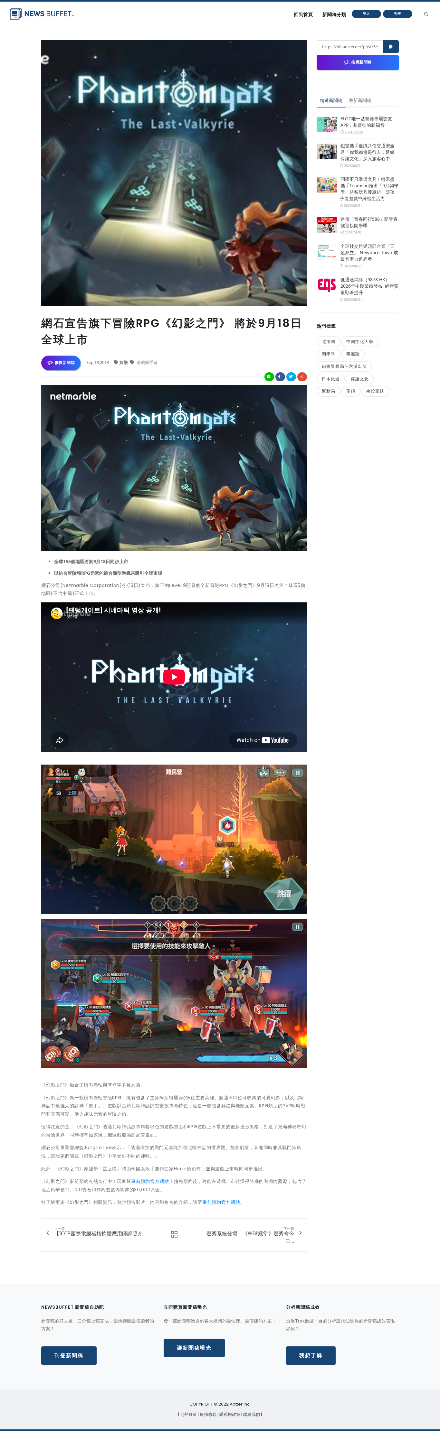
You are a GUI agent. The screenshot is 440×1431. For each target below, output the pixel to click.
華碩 (350, 391)
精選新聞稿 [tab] (331, 100)
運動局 (328, 391)
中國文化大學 (359, 341)
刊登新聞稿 (68, 1355)
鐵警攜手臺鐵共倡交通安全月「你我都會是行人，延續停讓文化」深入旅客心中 (367, 152)
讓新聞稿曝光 (194, 1348)
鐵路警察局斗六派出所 (344, 366)
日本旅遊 (331, 379)
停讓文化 (360, 379)
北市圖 (328, 341)
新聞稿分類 (334, 14)
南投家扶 (375, 391)
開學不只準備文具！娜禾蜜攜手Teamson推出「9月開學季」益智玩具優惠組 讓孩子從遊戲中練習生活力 (369, 188)
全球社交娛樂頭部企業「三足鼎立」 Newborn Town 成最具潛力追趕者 (369, 252)
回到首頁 (303, 14)
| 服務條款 (207, 1414)
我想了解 (310, 1355)
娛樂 (124, 362)
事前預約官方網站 (150, 1181)
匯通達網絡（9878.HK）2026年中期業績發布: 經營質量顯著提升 (369, 285)
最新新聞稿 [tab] (360, 100)
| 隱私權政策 (229, 1414)
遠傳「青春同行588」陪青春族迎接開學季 (369, 222)
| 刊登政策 (188, 1414)
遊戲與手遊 (147, 362)
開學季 (328, 354)
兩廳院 (353, 354)
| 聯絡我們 (251, 1414)
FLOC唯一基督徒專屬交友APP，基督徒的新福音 (366, 122)
